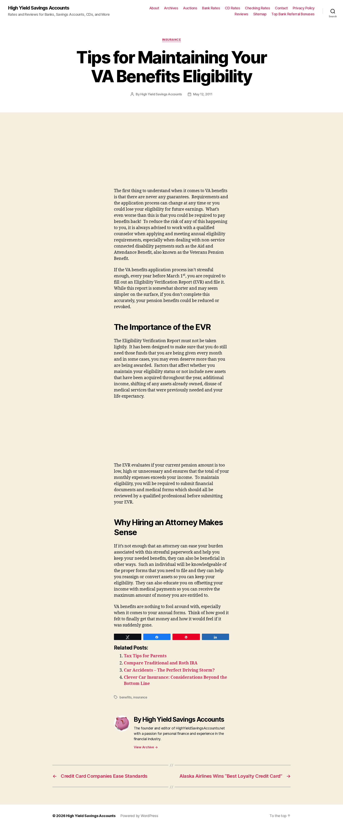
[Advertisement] (57, 158)
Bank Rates (211, 8)
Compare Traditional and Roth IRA (161, 663)
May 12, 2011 (202, 94)
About (154, 8)
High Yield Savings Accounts (38, 8)
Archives (171, 8)
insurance (171, 40)
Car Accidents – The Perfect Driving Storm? (169, 670)
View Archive (146, 747)
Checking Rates (257, 8)
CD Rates (232, 8)
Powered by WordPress (139, 816)
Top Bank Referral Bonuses (293, 14)
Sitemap (260, 14)
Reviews (241, 14)
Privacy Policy (304, 8)
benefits (125, 697)
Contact (281, 8)
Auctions (190, 8)
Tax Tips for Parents (145, 656)
